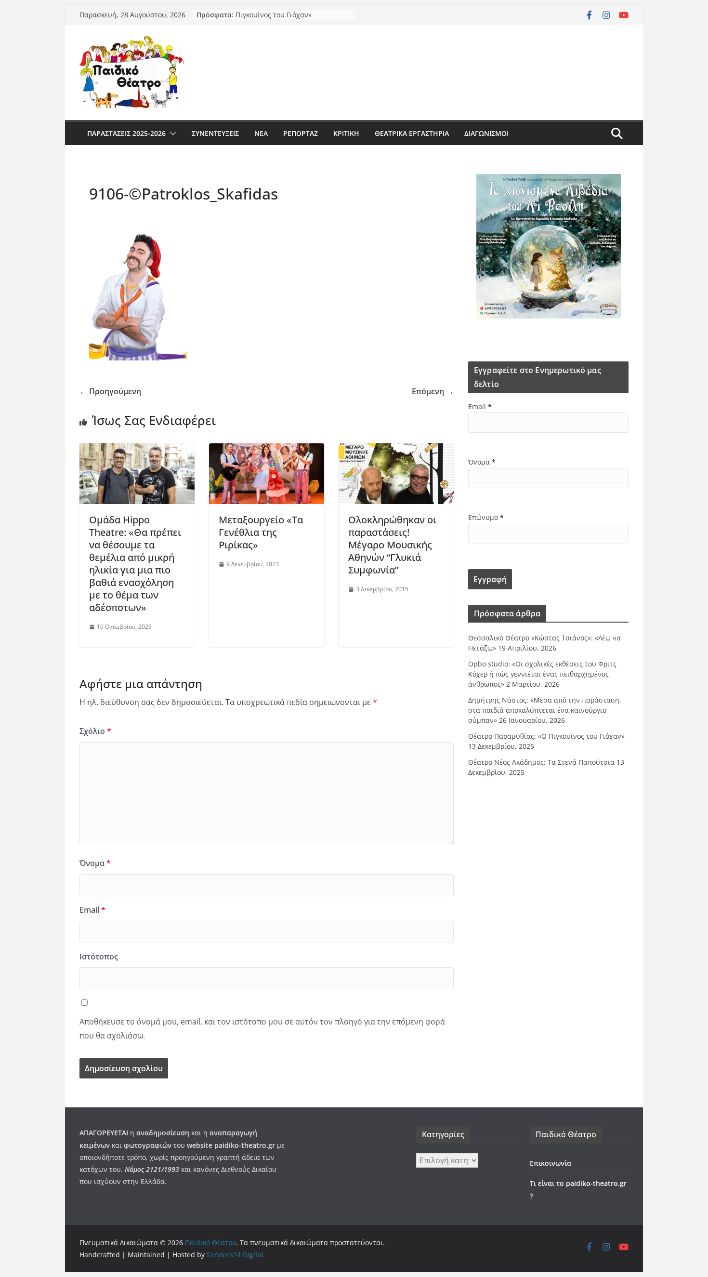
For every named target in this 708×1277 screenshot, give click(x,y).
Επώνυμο (486, 517)
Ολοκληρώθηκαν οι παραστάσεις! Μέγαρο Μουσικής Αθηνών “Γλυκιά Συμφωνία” (392, 544)
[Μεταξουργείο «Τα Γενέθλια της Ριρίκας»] (266, 450)
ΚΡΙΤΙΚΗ (346, 133)
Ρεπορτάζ (300, 133)
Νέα (261, 133)
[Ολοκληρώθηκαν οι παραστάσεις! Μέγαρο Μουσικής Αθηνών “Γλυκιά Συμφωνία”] (396, 450)
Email (92, 910)
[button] (171, 133)
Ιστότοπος (98, 956)
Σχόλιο (95, 731)
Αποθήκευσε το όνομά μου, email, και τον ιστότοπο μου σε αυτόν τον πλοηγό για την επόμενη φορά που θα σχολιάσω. (262, 1028)
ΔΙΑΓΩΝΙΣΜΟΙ (486, 133)
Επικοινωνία (550, 1163)
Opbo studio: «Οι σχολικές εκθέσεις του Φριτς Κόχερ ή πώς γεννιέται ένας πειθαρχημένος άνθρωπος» (542, 674)
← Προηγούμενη (110, 391)
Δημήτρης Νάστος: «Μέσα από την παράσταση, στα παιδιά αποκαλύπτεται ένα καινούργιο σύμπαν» (544, 710)
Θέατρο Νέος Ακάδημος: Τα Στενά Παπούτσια (541, 762)
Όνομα (95, 863)
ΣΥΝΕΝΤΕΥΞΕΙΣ (215, 133)
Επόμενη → (433, 391)
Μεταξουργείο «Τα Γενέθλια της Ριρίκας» (261, 532)
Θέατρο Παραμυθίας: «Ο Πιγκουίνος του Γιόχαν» (275, 19)
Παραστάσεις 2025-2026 (126, 133)
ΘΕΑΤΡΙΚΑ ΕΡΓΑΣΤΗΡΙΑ (412, 133)
